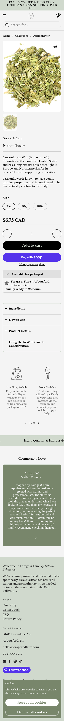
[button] (57, 15)
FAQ (6, 614)
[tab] (21, 285)
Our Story (10, 605)
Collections (21, 35)
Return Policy (12, 619)
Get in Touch (11, 609)
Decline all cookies (32, 712)
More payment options (32, 264)
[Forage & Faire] (31, 15)
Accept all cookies (32, 702)
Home (6, 35)
